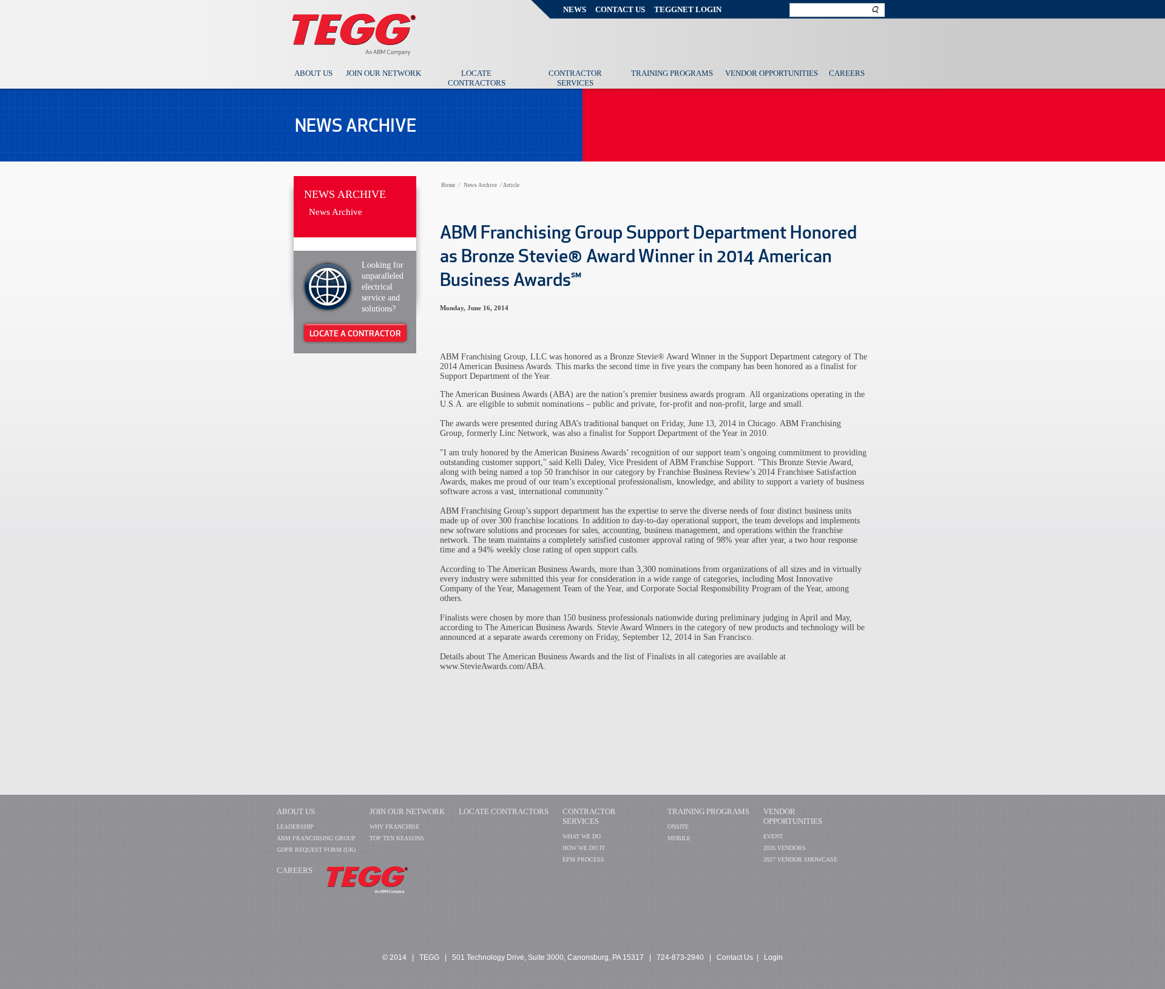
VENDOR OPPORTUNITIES (792, 816)
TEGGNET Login (687, 9)
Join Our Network (383, 73)
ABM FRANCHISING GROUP (316, 838)
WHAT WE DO (581, 836)
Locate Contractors (476, 78)
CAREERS (294, 870)
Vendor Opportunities (771, 73)
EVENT (773, 836)
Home (448, 185)
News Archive (345, 194)
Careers (847, 73)
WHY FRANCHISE (394, 826)
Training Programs (672, 73)
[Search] (875, 9)
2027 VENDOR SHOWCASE (800, 859)
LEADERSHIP (295, 826)
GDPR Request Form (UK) (316, 849)
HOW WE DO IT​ (583, 848)
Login (773, 957)
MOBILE (679, 838)
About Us (313, 73)
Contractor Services (575, 78)
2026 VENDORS (784, 848)
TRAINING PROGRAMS (708, 811)
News (574, 9)
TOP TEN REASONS (397, 838)
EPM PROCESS (583, 859)
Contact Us (620, 9)
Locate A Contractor (355, 333)
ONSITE (678, 826)
